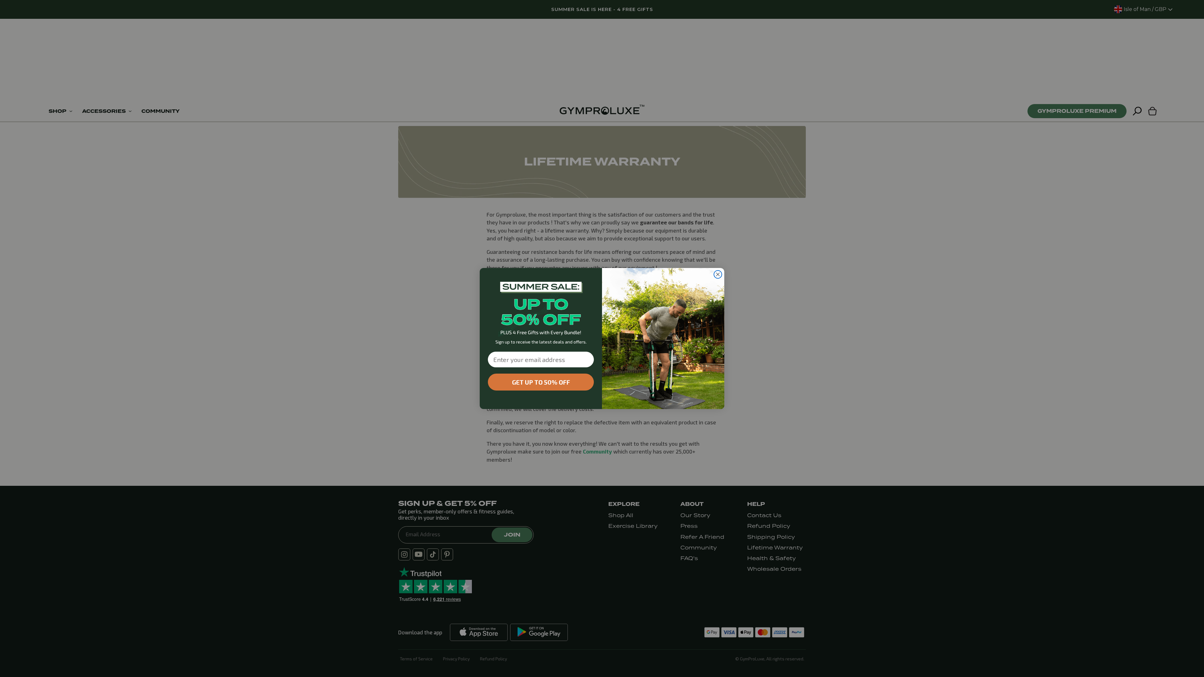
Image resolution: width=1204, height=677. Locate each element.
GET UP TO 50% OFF (541, 382)
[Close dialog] (718, 274)
